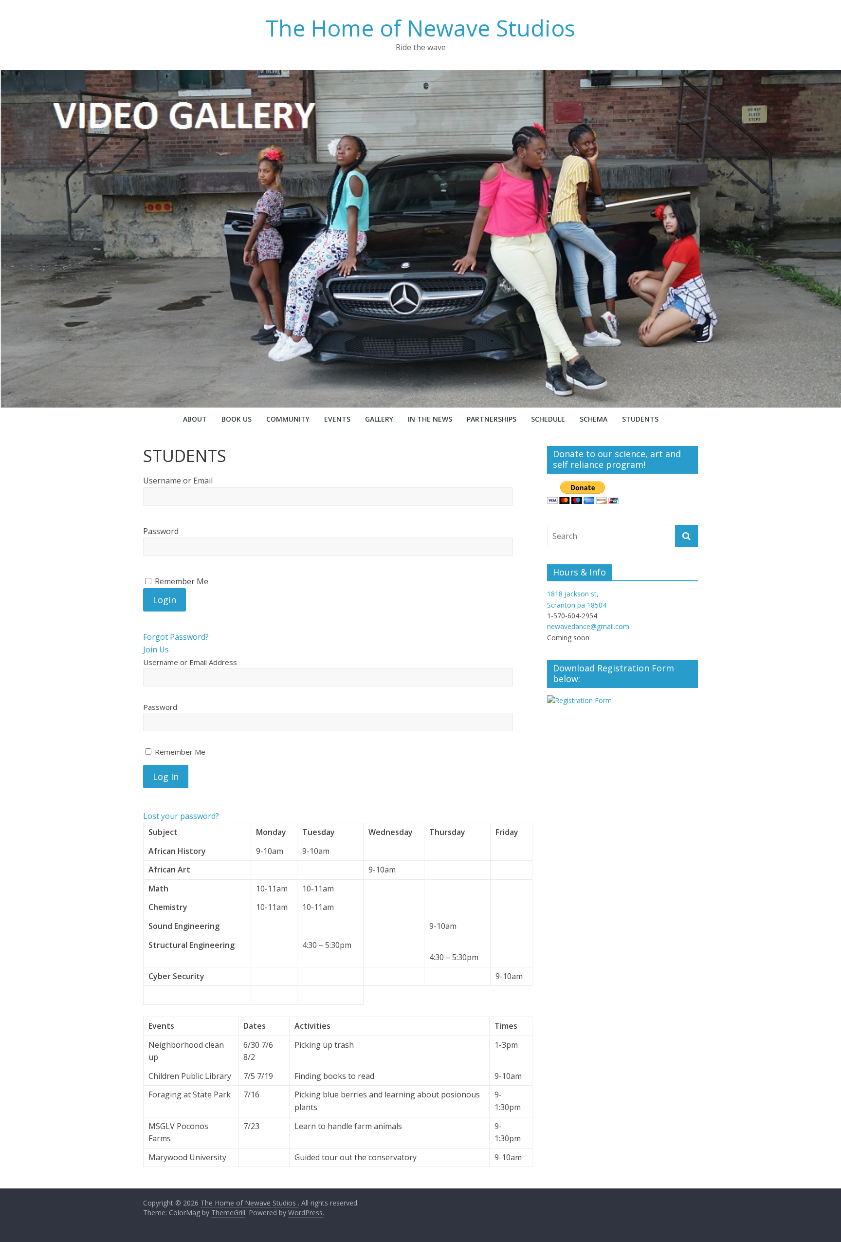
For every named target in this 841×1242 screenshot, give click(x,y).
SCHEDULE (548, 419)
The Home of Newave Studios (420, 28)
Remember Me (179, 752)
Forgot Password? (176, 636)
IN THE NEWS (430, 419)
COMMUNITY (288, 419)
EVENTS (337, 419)
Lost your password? (181, 816)
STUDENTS (640, 419)
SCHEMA (593, 419)
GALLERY (379, 419)
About (195, 419)
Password (161, 531)
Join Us (156, 649)
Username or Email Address (190, 662)
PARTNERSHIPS (491, 419)
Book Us (236, 419)
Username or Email (178, 480)
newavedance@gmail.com (588, 626)
